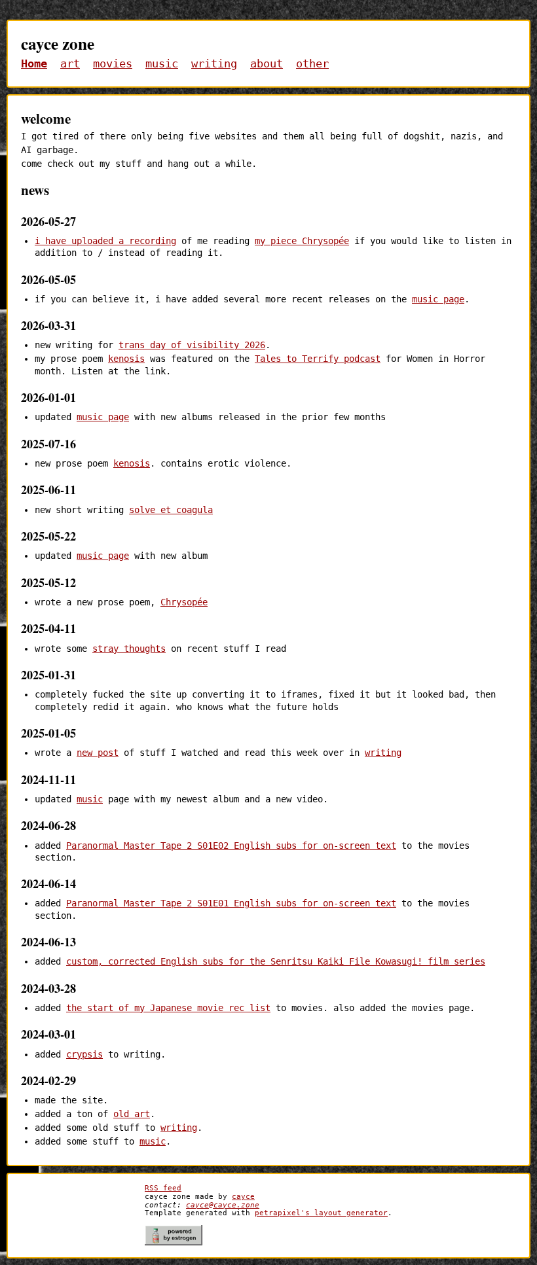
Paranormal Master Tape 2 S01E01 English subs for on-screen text (231, 903)
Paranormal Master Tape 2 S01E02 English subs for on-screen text (231, 845)
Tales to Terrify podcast (317, 358)
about (266, 63)
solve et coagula (171, 510)
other (312, 63)
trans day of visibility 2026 (192, 345)
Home (34, 63)
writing (214, 63)
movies (112, 63)
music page (438, 299)
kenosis (126, 358)
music (161, 63)
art (70, 63)
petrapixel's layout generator (321, 1213)
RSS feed (163, 1188)
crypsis (84, 1054)
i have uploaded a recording (105, 241)
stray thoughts (129, 648)
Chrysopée (184, 602)
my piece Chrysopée (302, 241)
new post (98, 752)
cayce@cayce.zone (222, 1205)
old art (131, 1114)
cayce (243, 1196)
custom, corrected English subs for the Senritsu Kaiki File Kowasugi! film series (275, 961)
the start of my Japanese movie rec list (168, 1008)
